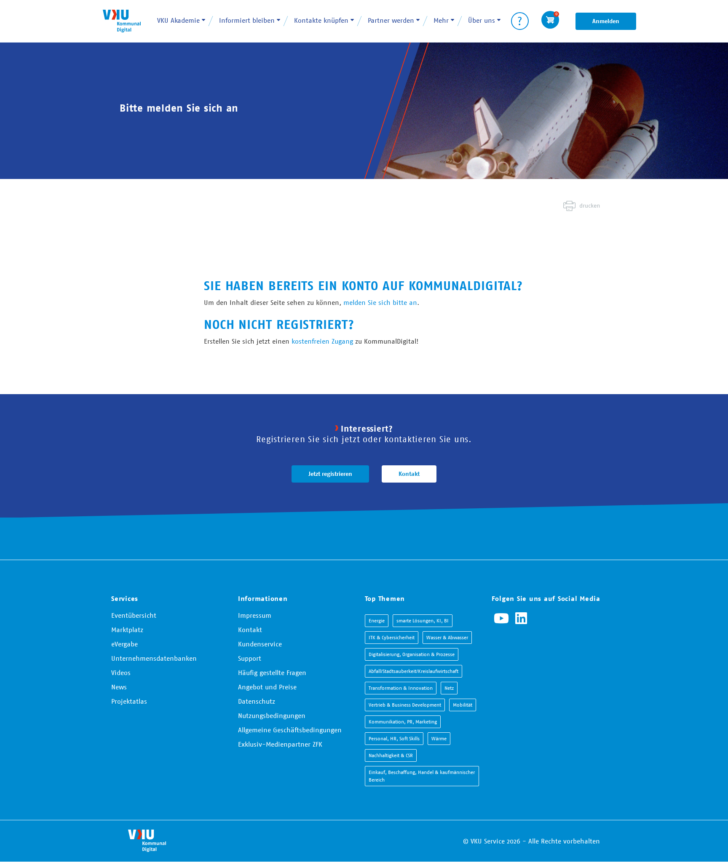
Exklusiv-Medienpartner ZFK (280, 744)
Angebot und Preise (267, 687)
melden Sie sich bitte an (380, 302)
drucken (589, 205)
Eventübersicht (133, 615)
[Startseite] (122, 21)
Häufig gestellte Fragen (272, 672)
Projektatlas (129, 701)
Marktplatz (127, 629)
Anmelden (605, 21)
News (119, 687)
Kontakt (409, 474)
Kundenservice (260, 644)
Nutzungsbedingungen (271, 715)
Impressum (254, 615)
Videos (121, 672)
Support (249, 658)
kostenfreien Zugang (322, 341)
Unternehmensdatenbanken (154, 658)
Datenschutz (256, 701)
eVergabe (124, 644)
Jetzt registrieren (330, 474)
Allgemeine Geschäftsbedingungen (290, 730)
